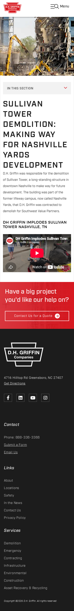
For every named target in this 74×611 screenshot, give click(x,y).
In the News (13, 503)
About (8, 481)
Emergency (12, 551)
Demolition (12, 543)
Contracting (13, 558)
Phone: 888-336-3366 (22, 438)
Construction (14, 581)
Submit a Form (15, 445)
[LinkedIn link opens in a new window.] (20, 398)
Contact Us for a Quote (33, 316)
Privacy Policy (15, 518)
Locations (11, 488)
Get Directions (14, 383)
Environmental (15, 573)
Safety (9, 496)
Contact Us (12, 510)
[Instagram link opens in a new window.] (45, 398)
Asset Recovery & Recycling (25, 588)
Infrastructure (15, 566)
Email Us (11, 452)
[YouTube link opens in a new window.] (33, 398)
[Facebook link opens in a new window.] (8, 398)
